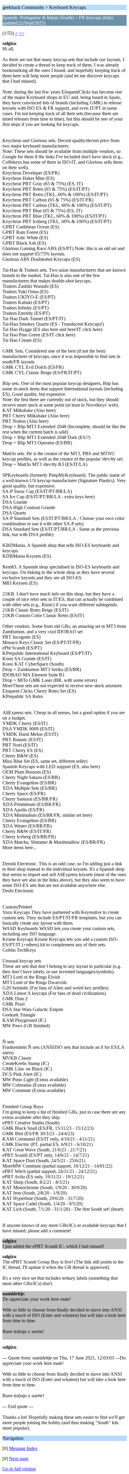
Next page (18, 1458)
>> (21, 33)
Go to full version (19, 1468)
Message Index (23, 1448)
